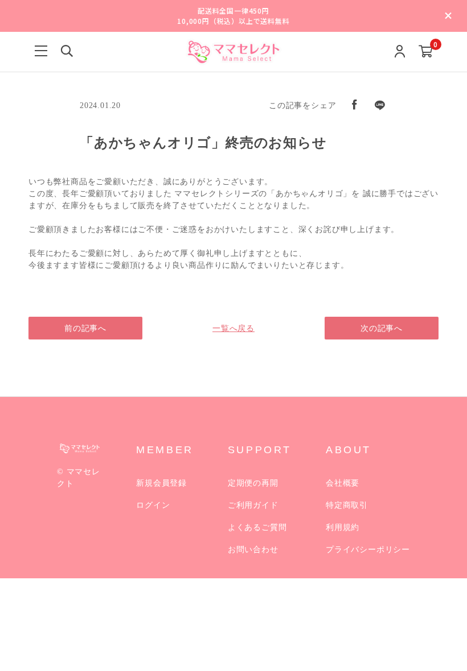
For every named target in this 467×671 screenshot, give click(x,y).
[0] (426, 52)
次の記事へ (382, 328)
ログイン (153, 505)
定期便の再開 (253, 483)
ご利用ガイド (253, 505)
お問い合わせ (253, 549)
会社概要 (342, 483)
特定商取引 (347, 505)
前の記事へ (85, 328)
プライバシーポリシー (368, 549)
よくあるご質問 (257, 527)
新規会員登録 (161, 483)
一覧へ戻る (233, 328)
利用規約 (342, 527)
